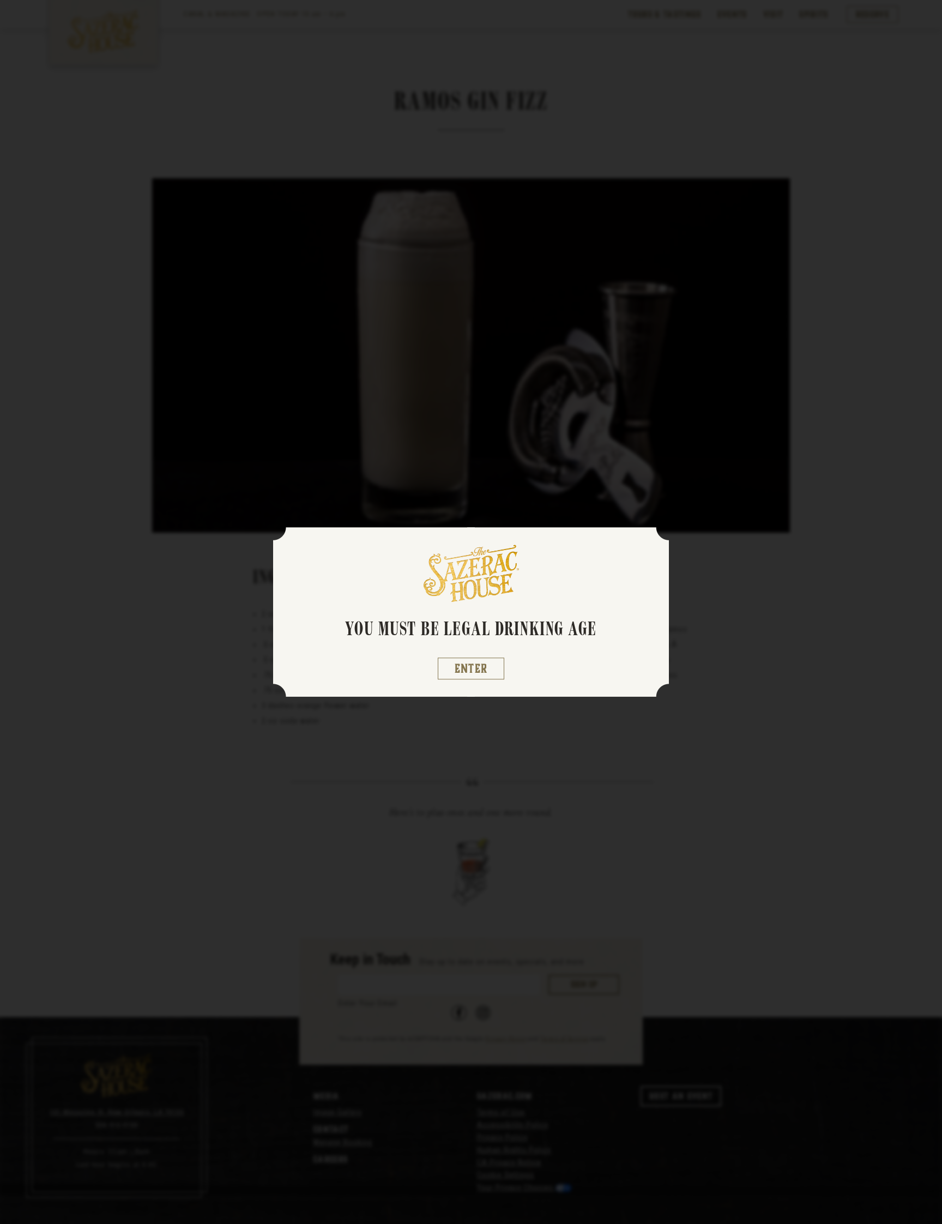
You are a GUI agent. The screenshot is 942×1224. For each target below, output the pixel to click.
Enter (471, 668)
